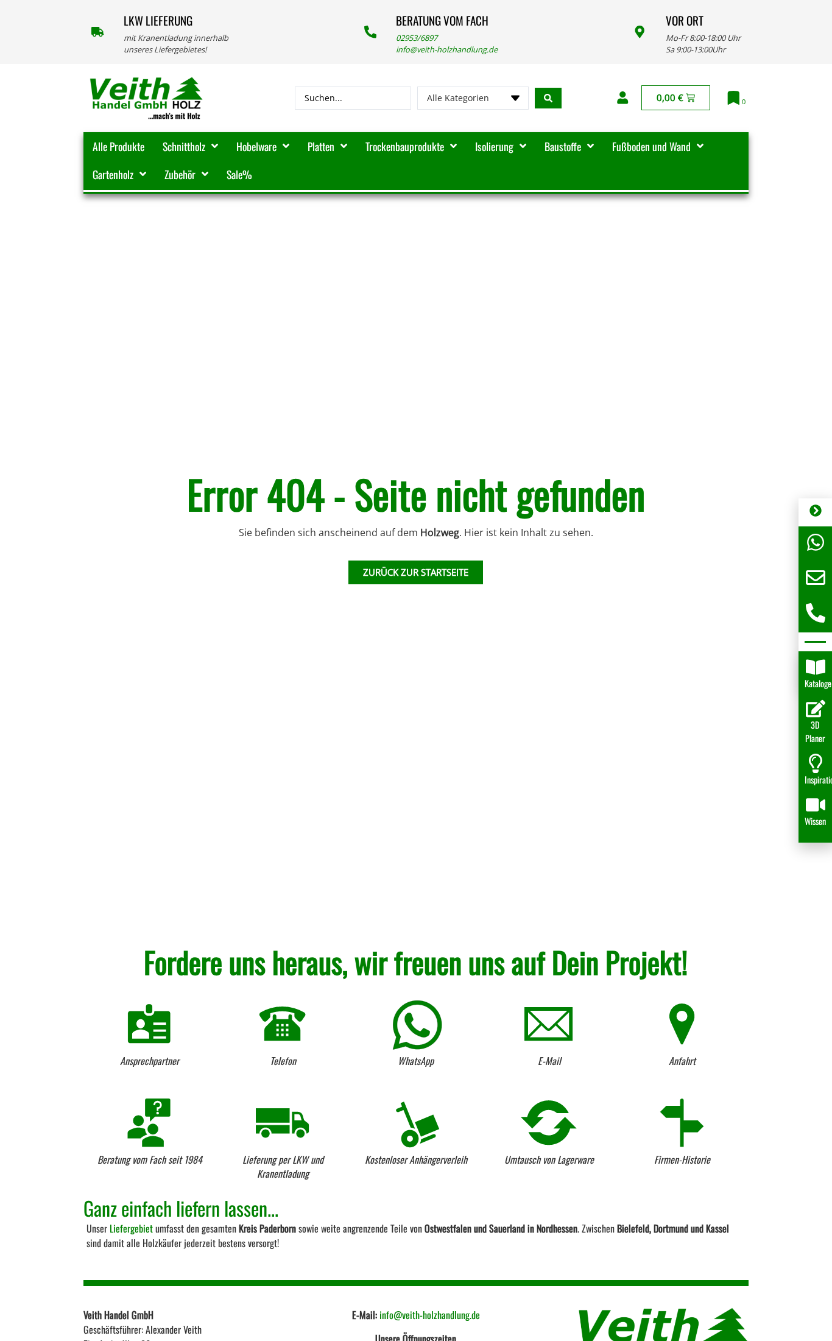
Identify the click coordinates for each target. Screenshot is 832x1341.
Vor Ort (684, 20)
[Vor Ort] (639, 32)
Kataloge (818, 683)
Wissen (815, 821)
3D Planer (815, 731)
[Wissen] (815, 805)
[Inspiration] (815, 763)
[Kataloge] (815, 667)
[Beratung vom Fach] (370, 32)
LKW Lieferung (158, 20)
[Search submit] (548, 98)
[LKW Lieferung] (97, 32)
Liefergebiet (131, 1228)
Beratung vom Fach (442, 20)
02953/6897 (416, 37)
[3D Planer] (815, 708)
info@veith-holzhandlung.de (447, 49)
